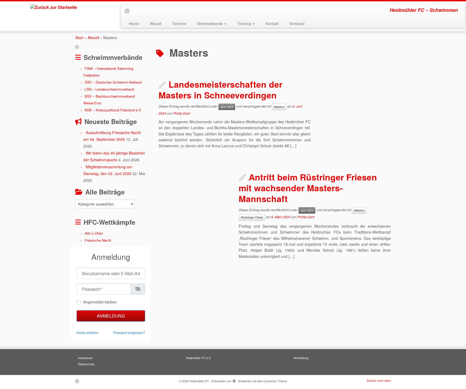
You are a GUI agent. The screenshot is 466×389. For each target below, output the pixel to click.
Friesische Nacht (98, 240)
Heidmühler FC (199, 381)
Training (244, 23)
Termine (179, 23)
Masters (279, 107)
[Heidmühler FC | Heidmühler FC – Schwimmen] (54, 7)
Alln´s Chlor (94, 233)
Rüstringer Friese (252, 217)
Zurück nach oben (379, 380)
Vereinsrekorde (210, 23)
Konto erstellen (88, 332)
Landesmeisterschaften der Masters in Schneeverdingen (220, 89)
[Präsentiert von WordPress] (234, 380)
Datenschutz (86, 364)
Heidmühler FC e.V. (198, 358)
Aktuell (155, 23)
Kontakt (272, 23)
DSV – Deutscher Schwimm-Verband (113, 82)
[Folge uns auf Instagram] (129, 10)
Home (134, 23)
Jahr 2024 (226, 107)
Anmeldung (111, 316)
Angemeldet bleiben (100, 302)
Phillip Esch (181, 113)
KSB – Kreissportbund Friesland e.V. (113, 109)
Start (79, 37)
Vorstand (296, 23)
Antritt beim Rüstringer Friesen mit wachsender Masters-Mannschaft (308, 188)
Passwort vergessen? (129, 332)
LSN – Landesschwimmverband (109, 89)
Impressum (85, 358)
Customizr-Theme (275, 381)
